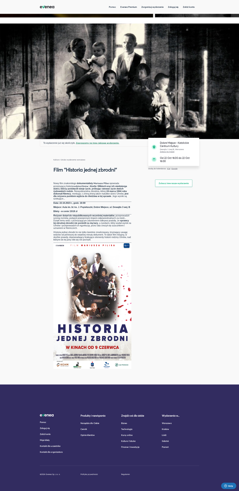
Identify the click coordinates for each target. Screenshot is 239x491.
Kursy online (126, 435)
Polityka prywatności (89, 474)
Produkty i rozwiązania (92, 415)
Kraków (165, 429)
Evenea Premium (128, 6)
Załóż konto (189, 6)
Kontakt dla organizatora (51, 452)
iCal (168, 169)
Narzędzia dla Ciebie (89, 423)
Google (174, 169)
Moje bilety (45, 440)
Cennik (83, 429)
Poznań (165, 447)
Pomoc (112, 6)
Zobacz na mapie (167, 152)
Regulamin (125, 474)
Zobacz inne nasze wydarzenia (174, 183)
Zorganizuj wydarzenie (152, 6)
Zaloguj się (173, 6)
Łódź (164, 435)
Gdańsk (165, 441)
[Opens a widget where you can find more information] (228, 486)
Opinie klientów (87, 435)
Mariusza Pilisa (101, 183)
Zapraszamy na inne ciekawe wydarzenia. (97, 142)
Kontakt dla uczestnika (50, 446)
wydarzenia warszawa (76, 160)
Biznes (124, 423)
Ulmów (84, 186)
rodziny (77, 186)
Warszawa (167, 423)
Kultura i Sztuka (59, 160)
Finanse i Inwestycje (130, 447)
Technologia (126, 429)
